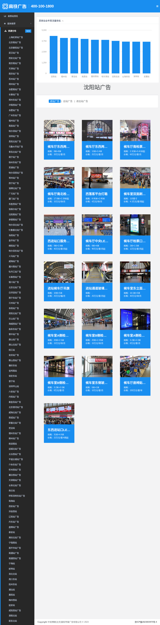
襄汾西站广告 (15, 475)
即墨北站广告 (15, 423)
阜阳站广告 (14, 308)
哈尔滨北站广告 (16, 225)
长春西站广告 (15, 277)
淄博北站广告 (15, 188)
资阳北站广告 (15, 313)
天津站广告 (14, 68)
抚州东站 (13, 584)
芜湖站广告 (14, 167)
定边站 (12, 428)
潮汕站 (12, 589)
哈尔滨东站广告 (16, 251)
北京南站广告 (15, 42)
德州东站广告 (15, 433)
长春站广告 (14, 94)
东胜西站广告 (15, 204)
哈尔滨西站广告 (16, 173)
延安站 (12, 605)
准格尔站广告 (15, 209)
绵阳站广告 (14, 246)
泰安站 (12, 532)
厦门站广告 (14, 199)
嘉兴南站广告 (15, 266)
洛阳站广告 (14, 235)
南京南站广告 (15, 63)
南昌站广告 (14, 126)
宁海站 (12, 563)
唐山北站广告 (15, 344)
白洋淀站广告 (15, 292)
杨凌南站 (13, 444)
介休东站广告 (15, 464)
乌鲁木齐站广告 (16, 146)
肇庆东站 (13, 365)
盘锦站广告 (14, 527)
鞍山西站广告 (15, 360)
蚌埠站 (12, 569)
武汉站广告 (14, 53)
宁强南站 (13, 542)
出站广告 (67, 101)
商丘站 (12, 490)
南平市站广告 (15, 548)
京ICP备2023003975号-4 (146, 622)
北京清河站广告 (16, 407)
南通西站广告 (15, 558)
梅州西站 (13, 600)
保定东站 (13, 376)
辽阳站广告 (14, 516)
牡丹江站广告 (15, 272)
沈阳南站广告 (15, 214)
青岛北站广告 (15, 152)
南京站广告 (14, 73)
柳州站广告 (14, 438)
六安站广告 (14, 391)
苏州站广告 (14, 79)
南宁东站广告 (15, 298)
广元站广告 (14, 193)
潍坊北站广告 (15, 537)
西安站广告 (14, 506)
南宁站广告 (14, 157)
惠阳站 (12, 595)
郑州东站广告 (15, 100)
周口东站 (13, 579)
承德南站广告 (15, 219)
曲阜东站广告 (15, 329)
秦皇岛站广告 (15, 402)
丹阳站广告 (14, 397)
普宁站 (12, 381)
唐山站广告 (14, 339)
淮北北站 (13, 574)
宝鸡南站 (13, 371)
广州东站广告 (15, 115)
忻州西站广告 (15, 470)
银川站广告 (14, 282)
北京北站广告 (15, 287)
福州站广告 (14, 120)
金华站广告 (14, 240)
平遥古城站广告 (16, 459)
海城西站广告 (15, 324)
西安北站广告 (15, 58)
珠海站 (12, 501)
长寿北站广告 (15, 485)
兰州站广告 (14, 303)
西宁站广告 (14, 183)
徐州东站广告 (15, 162)
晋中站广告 (14, 334)
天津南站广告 (15, 480)
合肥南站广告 (15, 89)
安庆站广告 (14, 355)
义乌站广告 (14, 256)
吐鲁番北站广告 (16, 230)
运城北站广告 (15, 449)
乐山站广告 (14, 318)
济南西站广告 (15, 105)
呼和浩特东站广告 (17, 496)
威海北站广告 (15, 412)
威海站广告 (14, 261)
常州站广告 (14, 178)
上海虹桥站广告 (16, 37)
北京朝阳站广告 (16, 48)
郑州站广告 (14, 84)
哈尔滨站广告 (15, 131)
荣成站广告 (14, 417)
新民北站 (13, 621)
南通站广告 (14, 553)
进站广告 (54, 101)
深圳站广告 (14, 136)
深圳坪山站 (14, 386)
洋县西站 (13, 511)
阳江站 (12, 350)
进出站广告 (82, 101)
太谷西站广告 (15, 454)
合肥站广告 (14, 110)
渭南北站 (13, 615)
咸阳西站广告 (15, 610)
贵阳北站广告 (15, 141)
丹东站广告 (14, 522)
